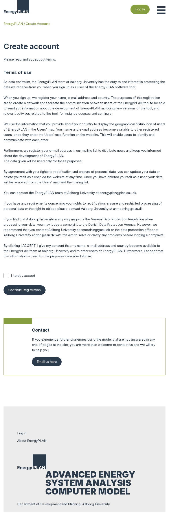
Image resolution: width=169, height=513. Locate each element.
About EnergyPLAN (31, 441)
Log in (21, 433)
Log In (140, 9)
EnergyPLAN (13, 24)
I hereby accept (23, 275)
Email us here (47, 362)
